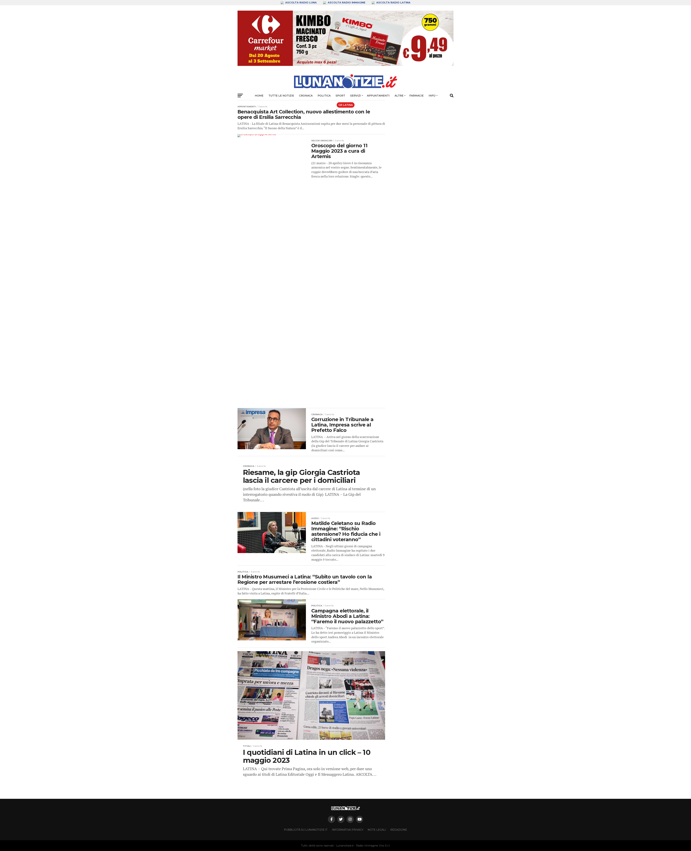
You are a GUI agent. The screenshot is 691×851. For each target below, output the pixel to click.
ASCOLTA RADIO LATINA (393, 2)
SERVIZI (355, 95)
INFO (432, 95)
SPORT (340, 95)
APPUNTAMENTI (378, 95)
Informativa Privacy (347, 829)
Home (259, 95)
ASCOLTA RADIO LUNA (300, 2)
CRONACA (306, 95)
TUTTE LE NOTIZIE (281, 95)
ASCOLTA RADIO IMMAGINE (346, 2)
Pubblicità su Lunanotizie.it (306, 829)
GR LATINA (345, 105)
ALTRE (399, 95)
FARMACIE (416, 95)
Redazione (398, 829)
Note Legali (377, 829)
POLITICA (324, 95)
